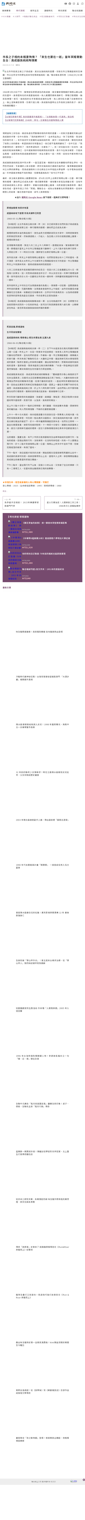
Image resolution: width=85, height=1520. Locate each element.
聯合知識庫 (77, 10)
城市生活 (34, 10)
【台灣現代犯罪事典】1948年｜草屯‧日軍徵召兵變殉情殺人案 (34, 120)
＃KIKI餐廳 (6, 16)
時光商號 (62, 10)
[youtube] (66, 3)
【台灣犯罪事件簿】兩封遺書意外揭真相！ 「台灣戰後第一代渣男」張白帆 (39, 116)
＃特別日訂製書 (63, 16)
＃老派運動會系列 (46, 16)
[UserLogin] (78, 3)
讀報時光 (48, 10)
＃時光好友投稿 (78, 16)
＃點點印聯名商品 (29, 16)
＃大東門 (16, 16)
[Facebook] (70, 3)
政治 (4, 491)
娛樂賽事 (6, 10)
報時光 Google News (32, 197)
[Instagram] (74, 3)
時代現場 (20, 10)
